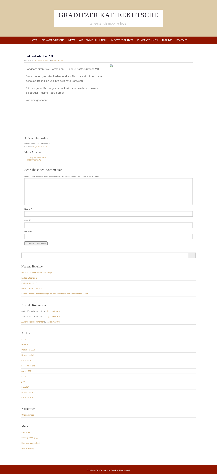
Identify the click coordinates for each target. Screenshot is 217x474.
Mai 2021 (25, 387)
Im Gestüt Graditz (122, 40)
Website (28, 231)
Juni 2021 (25, 381)
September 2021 (28, 365)
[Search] (192, 255)
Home (33, 40)
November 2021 (28, 355)
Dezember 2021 (28, 349)
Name (28, 209)
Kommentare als (30, 443)
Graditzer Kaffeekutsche (108, 15)
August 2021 (26, 371)
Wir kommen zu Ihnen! (93, 40)
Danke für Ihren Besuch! (31, 288)
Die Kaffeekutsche (52, 40)
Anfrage (167, 40)
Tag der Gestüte (53, 311)
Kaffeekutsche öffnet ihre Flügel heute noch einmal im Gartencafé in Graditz (54, 293)
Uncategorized (27, 414)
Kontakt (181, 40)
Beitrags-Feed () (29, 437)
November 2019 (28, 392)
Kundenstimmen (147, 40)
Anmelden (25, 432)
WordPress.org (27, 448)
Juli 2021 (24, 376)
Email (27, 220)
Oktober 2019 (27, 397)
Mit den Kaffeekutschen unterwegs (36, 272)
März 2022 (25, 344)
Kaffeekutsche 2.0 (40, 146)
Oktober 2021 (27, 360)
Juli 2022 (24, 339)
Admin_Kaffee (57, 60)
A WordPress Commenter (32, 321)
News (71, 40)
